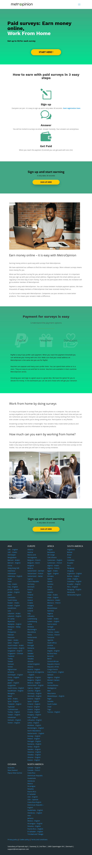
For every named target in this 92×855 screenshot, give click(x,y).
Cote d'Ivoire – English (55, 672)
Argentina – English (74, 573)
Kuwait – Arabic (13, 603)
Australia (11, 768)
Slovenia (30, 656)
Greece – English (33, 709)
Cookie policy (24, 839)
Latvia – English (33, 723)
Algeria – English (53, 677)
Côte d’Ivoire (52, 557)
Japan (10, 595)
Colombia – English (74, 581)
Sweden (30, 653)
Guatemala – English (35, 810)
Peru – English (72, 587)
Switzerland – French (35, 573)
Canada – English (33, 768)
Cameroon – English (54, 560)
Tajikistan (11, 707)
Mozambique (52, 608)
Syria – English (13, 701)
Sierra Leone (52, 624)
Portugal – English (34, 741)
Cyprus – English (33, 688)
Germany (30, 584)
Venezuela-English (74, 595)
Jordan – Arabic (13, 589)
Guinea (50, 683)
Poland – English (33, 739)
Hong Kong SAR (13, 568)
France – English (33, 707)
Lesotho (50, 592)
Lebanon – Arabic (14, 613)
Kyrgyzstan (12, 685)
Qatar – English (13, 643)
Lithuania (31, 616)
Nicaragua (31, 786)
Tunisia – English (53, 712)
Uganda (50, 640)
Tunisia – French (53, 635)
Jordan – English (14, 592)
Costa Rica (31, 773)
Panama (30, 789)
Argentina (71, 549)
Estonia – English (33, 699)
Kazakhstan (12, 608)
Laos (9, 611)
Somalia (50, 701)
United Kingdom (33, 664)
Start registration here (71, 108)
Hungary (30, 605)
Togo (49, 709)
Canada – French (33, 770)
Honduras (31, 781)
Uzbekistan (12, 717)
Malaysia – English (14, 624)
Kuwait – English (14, 605)
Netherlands (32, 637)
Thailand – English (14, 704)
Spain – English (33, 701)
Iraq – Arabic (12, 584)
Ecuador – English (74, 584)
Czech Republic (33, 581)
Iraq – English (13, 587)
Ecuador (70, 563)
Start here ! (46, 52)
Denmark (30, 587)
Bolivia (69, 552)
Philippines (12, 632)
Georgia (10, 680)
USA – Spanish (32, 799)
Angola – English (53, 651)
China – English (13, 677)
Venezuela (71, 592)
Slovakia (30, 659)
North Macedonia (34, 731)
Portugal (30, 645)
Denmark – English (34, 696)
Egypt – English (53, 573)
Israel (10, 579)
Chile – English (72, 579)
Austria (30, 552)
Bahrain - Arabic (14, 560)
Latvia (29, 624)
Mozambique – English (55, 696)
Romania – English (34, 744)
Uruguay (70, 571)
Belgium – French (34, 560)
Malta (29, 635)
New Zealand (13, 770)
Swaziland (51, 629)
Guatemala (31, 778)
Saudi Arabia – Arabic (16, 645)
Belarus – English (33, 683)
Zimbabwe (51, 648)
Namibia (50, 611)
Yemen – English (14, 723)
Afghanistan (12, 669)
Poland (30, 643)
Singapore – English (15, 651)
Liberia (50, 589)
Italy (29, 613)
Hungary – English (34, 715)
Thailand (11, 656)
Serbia (29, 651)
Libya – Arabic (52, 595)
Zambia (50, 645)
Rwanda (50, 616)
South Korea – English (16, 688)
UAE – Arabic (12, 552)
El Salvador (31, 794)
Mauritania (51, 693)
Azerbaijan (12, 555)
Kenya (49, 587)
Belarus (30, 568)
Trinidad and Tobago (35, 834)
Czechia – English (34, 691)
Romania (30, 648)
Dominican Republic (35, 775)
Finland (30, 595)
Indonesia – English (15, 576)
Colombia (70, 560)
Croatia (30, 603)
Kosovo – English (33, 760)
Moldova (30, 627)
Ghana (49, 581)
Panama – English (34, 826)
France (30, 597)
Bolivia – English (73, 576)
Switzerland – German (35, 571)
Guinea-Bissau (52, 685)
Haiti (29, 815)
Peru (69, 565)
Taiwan (10, 661)
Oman (10, 629)
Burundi (50, 656)
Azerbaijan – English (15, 675)
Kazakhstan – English (15, 691)
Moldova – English (34, 725)
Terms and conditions (39, 839)
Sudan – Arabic (53, 619)
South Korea (12, 600)
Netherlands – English (35, 733)
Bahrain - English (14, 563)
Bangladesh (12, 557)
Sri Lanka (11, 619)
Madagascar (52, 688)
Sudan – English (53, 621)
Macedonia (31, 632)
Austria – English (33, 669)
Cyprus (30, 579)
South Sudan (52, 704)
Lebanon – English (14, 616)
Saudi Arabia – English (16, 648)
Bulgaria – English (34, 680)
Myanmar (11, 621)
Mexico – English (33, 821)
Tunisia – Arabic (53, 632)
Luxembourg (32, 619)
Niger (49, 699)
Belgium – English (34, 677)
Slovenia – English (34, 752)
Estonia (30, 589)
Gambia (50, 584)
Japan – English (13, 683)
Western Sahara (53, 680)
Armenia (11, 672)
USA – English (32, 797)
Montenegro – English (35, 728)
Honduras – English (34, 813)
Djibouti (50, 675)
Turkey (10, 659)
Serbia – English (33, 747)
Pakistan (11, 635)
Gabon (49, 579)
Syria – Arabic (13, 699)
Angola (50, 549)
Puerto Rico (31, 792)
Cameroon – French (54, 563)
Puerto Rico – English (35, 829)
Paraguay (70, 568)
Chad (49, 707)
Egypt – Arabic (52, 571)
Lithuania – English (34, 720)
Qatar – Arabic (13, 640)
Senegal (50, 627)
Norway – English (33, 736)
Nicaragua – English (34, 823)
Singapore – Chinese (15, 653)
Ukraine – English (34, 757)
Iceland (30, 611)
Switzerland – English (35, 685)
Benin (49, 659)
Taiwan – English (14, 715)
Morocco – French (54, 603)
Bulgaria (30, 565)
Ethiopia (50, 576)
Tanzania (50, 637)
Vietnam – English (14, 720)
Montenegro (32, 629)
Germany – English (34, 693)
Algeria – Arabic (53, 565)
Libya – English (52, 597)
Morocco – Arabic (53, 600)
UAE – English (13, 549)
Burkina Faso (52, 653)
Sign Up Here (46, 182)
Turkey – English (14, 712)
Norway (30, 640)
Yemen (10, 667)
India (9, 581)
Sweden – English (34, 749)
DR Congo (51, 555)
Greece (30, 600)
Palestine (11, 637)
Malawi (50, 605)
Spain (29, 592)
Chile (69, 557)
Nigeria (50, 613)
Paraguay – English (74, 589)
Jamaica (30, 818)
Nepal (10, 696)
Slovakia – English (34, 755)
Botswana (51, 552)
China (10, 565)
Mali (49, 691)
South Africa (52, 643)
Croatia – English (33, 712)
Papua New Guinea (15, 773)
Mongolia (11, 693)
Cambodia (11, 597)
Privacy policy (13, 839)
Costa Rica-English (34, 802)
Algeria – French (53, 568)
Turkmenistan (13, 709)
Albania (30, 549)
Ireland (30, 608)
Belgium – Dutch (33, 563)
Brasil (69, 555)
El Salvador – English (35, 831)
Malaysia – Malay (14, 627)
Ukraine (30, 661)
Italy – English (32, 717)
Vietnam (11, 664)
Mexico (30, 783)
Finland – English (33, 704)
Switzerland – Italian (35, 576)
